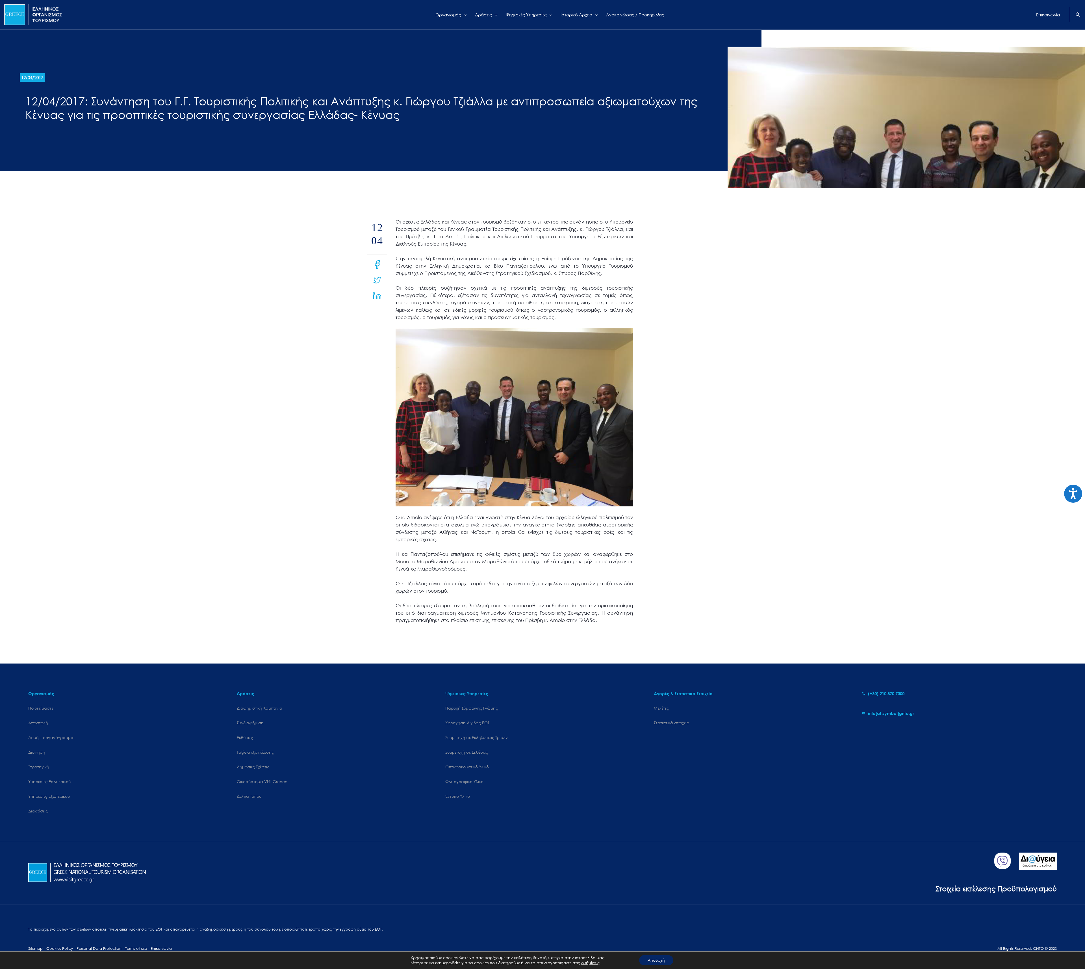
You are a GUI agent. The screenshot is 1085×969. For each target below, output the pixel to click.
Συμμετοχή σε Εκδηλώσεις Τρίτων (476, 737)
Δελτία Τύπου (249, 796)
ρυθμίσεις (590, 962)
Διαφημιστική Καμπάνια (259, 708)
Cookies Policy (59, 948)
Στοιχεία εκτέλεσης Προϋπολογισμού (996, 888)
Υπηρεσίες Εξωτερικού (49, 796)
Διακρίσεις (38, 811)
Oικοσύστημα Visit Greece (262, 781)
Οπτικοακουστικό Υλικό (467, 766)
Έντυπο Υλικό (457, 796)
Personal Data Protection (99, 948)
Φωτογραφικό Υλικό (464, 781)
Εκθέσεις (245, 737)
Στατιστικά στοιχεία (671, 722)
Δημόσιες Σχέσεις (253, 766)
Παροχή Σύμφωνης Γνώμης (471, 708)
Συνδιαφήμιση (250, 722)
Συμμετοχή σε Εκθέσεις (466, 752)
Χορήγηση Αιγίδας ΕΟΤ (467, 722)
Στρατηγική (38, 766)
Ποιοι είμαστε (40, 708)
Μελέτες (661, 708)
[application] (463, 15)
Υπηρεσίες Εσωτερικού (49, 781)
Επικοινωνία (161, 948)
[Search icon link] (1078, 15)
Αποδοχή (656, 960)
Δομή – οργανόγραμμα (50, 737)
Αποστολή (38, 722)
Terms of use (136, 948)
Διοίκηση (36, 752)
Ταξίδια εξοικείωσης (255, 752)
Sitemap (35, 948)
